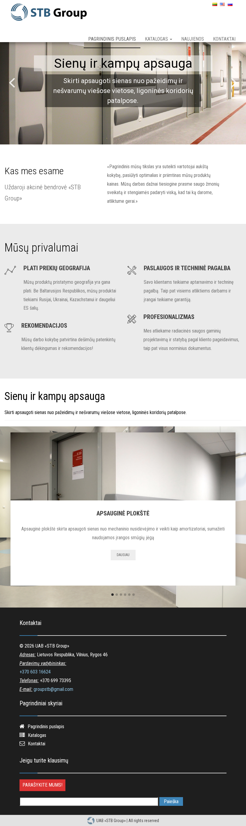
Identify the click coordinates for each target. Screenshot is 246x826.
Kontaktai (224, 39)
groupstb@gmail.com (53, 689)
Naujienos (192, 39)
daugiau (123, 555)
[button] (12, 82)
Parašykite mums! (42, 785)
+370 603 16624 (35, 672)
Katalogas (157, 39)
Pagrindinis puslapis (112, 39)
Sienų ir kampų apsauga (123, 63)
